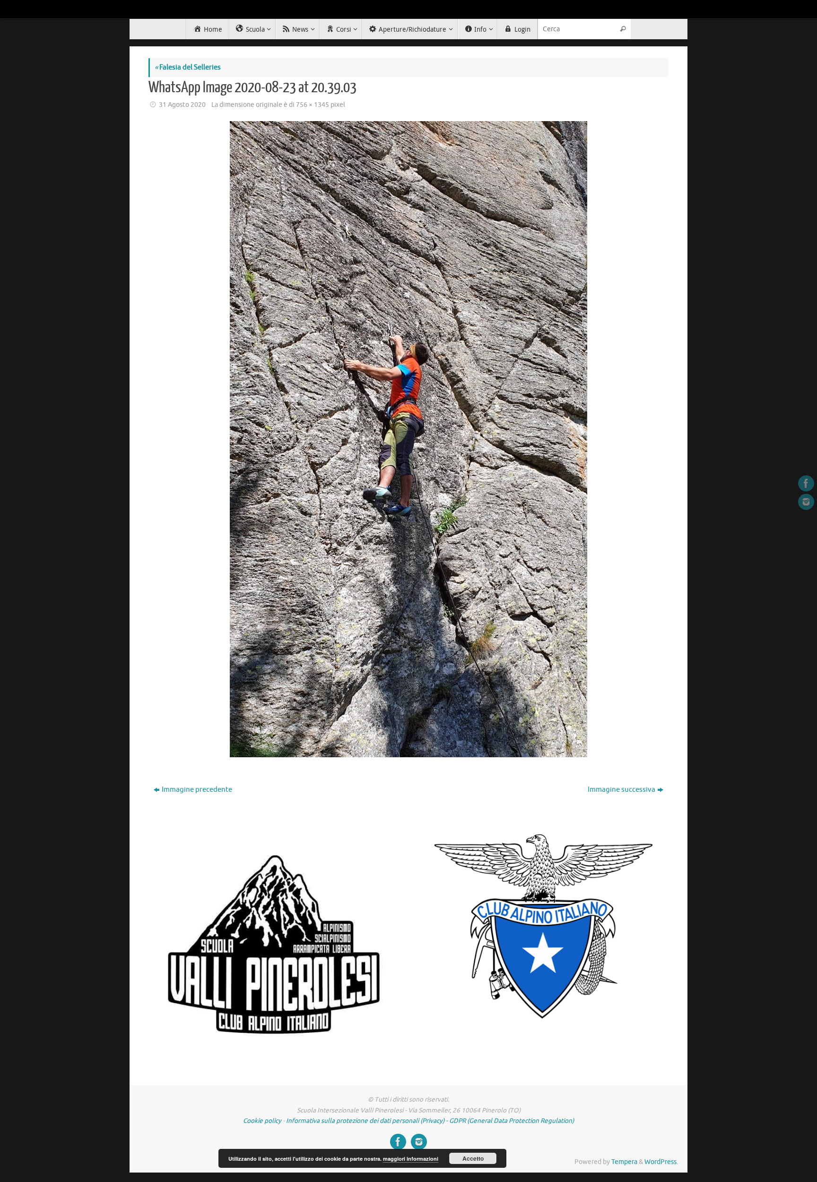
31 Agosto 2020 (182, 105)
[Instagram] (806, 502)
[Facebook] (806, 483)
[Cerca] (623, 29)
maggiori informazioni (410, 1158)
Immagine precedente (197, 789)
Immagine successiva (621, 789)
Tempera (624, 1162)
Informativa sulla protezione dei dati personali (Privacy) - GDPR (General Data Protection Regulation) (430, 1121)
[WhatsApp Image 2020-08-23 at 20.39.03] (408, 439)
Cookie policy (262, 1121)
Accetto (473, 1158)
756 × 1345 (312, 105)
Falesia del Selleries (188, 67)
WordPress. (661, 1162)
